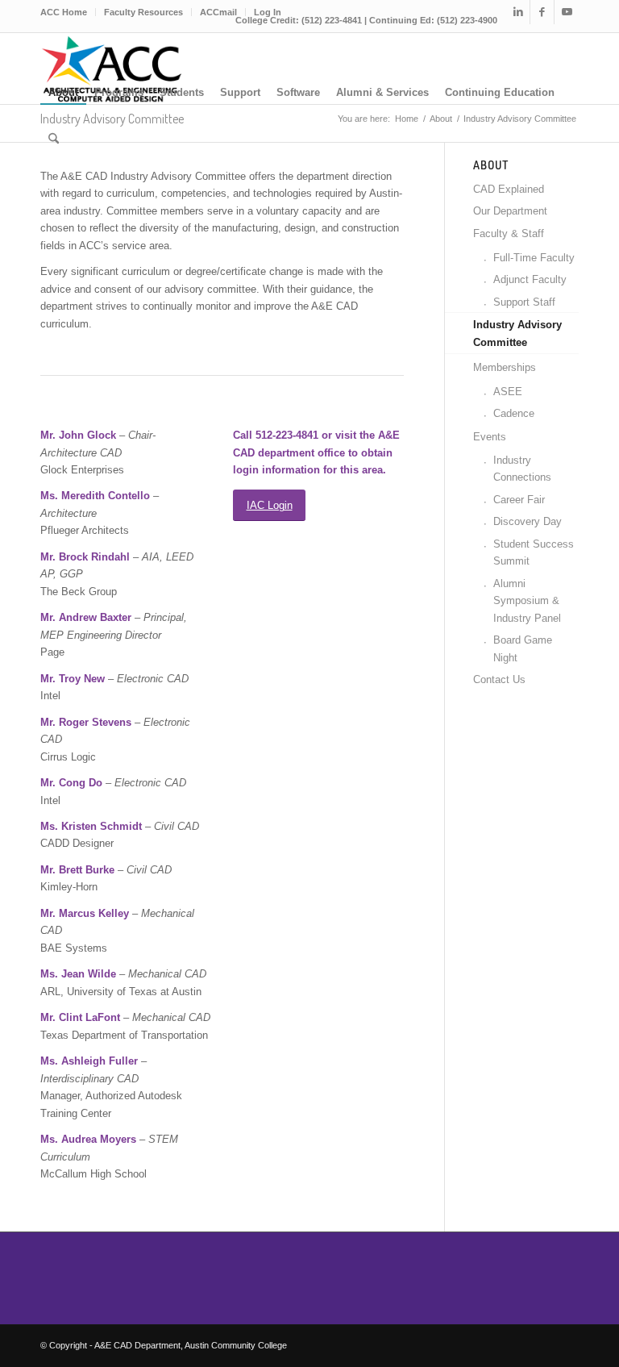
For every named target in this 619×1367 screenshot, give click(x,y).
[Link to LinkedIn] (518, 12)
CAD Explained (508, 189)
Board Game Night (522, 648)
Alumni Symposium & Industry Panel (527, 600)
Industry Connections (522, 468)
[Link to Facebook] (542, 12)
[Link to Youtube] (567, 12)
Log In (267, 12)
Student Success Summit (533, 552)
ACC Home (63, 12)
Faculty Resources (143, 12)
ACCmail (218, 12)
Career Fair (519, 500)
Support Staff (524, 302)
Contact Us (499, 679)
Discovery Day (527, 521)
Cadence (513, 413)
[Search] (53, 139)
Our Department (510, 211)
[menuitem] (68, 12)
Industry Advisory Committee (517, 333)
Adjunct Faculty (530, 279)
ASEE (507, 392)
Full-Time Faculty (534, 258)
